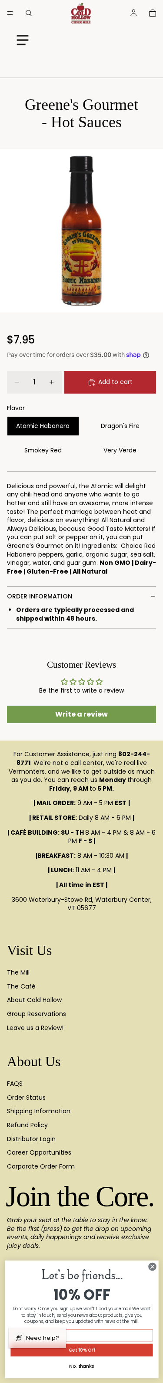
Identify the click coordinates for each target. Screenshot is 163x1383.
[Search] (28, 13)
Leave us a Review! (35, 1027)
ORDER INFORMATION (39, 596)
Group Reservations (36, 1013)
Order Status (26, 1097)
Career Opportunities (39, 1152)
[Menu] (10, 13)
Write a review (81, 714)
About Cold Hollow (34, 1000)
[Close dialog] (152, 1266)
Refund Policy (27, 1125)
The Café (21, 986)
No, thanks (81, 1366)
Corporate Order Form (41, 1166)
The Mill (18, 972)
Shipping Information (38, 1111)
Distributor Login (31, 1139)
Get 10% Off (81, 1350)
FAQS (15, 1083)
